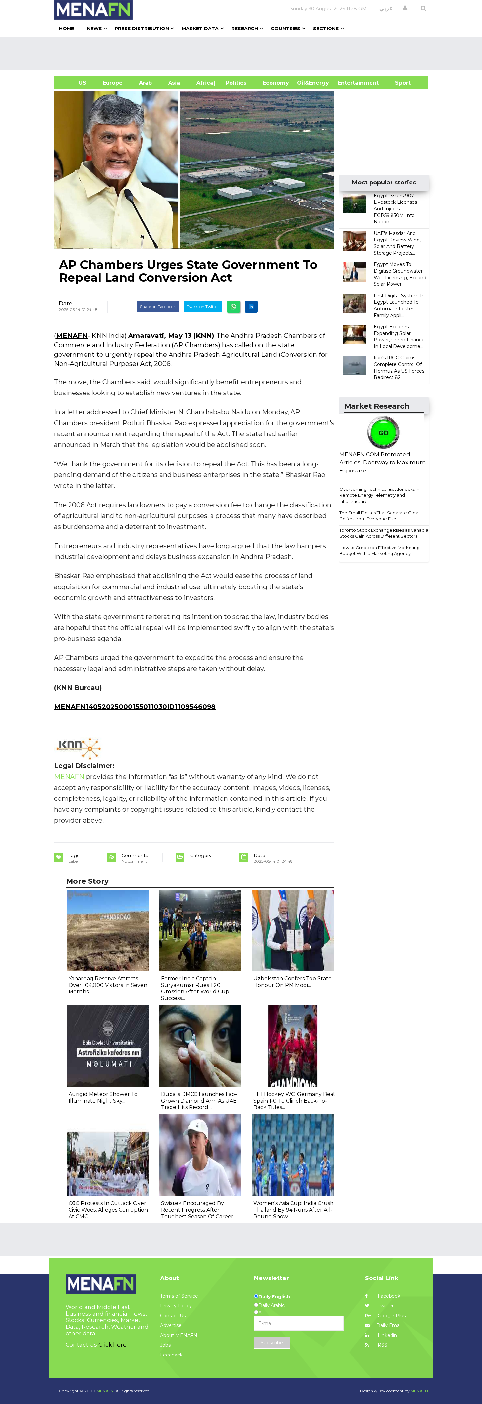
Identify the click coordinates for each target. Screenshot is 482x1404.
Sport (399, 83)
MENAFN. (105, 1390)
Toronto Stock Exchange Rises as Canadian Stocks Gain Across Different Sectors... (385, 533)
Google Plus (391, 1315)
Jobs (165, 1345)
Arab (145, 83)
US (74, 83)
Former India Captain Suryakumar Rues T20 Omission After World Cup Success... (195, 988)
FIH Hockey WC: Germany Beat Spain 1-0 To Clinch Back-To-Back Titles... (294, 1100)
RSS (381, 1345)
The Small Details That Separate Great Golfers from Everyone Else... (379, 516)
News (94, 28)
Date (65, 303)
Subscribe (272, 1343)
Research (244, 28)
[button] (405, 8)
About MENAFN (178, 1335)
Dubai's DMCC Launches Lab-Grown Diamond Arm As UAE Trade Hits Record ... (199, 1100)
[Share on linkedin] (251, 307)
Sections (326, 28)
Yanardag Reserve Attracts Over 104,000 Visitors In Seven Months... (108, 985)
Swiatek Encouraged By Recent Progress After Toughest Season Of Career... (198, 1210)
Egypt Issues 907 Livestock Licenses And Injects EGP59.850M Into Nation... (395, 209)
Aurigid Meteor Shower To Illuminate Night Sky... (103, 1097)
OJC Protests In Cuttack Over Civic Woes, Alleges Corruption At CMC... (108, 1210)
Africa (204, 83)
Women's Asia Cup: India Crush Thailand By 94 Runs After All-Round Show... (293, 1210)
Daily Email (389, 1325)
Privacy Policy (176, 1306)
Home (66, 28)
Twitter (385, 1306)
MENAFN (72, 335)
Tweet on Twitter (203, 306)
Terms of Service (179, 1296)
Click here (112, 1344)
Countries (285, 28)
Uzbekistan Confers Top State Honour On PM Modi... (292, 981)
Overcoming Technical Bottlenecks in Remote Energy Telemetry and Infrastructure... (379, 495)
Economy (275, 83)
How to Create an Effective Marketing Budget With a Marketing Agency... (379, 550)
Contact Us (173, 1315)
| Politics (234, 83)
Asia (174, 83)
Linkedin (386, 1335)
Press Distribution (142, 28)
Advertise (171, 1325)
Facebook (388, 1296)
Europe (112, 83)
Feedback (171, 1355)
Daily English (274, 1296)
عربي (386, 8)
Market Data (200, 28)
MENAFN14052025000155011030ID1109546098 (135, 707)
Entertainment (348, 83)
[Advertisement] (243, 53)
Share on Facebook (158, 306)
